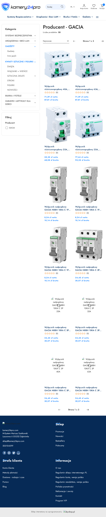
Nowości (59, 436)
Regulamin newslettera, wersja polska (72, 481)
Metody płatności (10, 472)
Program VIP (61, 500)
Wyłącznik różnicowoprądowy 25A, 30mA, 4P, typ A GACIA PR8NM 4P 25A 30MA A (87, 148)
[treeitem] (20, 35)
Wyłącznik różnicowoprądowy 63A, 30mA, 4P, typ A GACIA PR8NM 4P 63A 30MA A (87, 88)
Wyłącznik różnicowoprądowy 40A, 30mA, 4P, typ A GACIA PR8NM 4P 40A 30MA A (56, 88)
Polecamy (60, 445)
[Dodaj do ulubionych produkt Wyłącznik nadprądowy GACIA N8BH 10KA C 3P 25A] (69, 290)
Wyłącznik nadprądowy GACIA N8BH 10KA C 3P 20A (87, 269)
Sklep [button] (60, 424)
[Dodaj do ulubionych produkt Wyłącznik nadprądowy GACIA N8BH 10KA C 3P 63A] (100, 350)
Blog (5, 486)
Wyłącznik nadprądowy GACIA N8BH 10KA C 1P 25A (87, 208)
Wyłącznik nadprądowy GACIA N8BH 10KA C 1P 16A (56, 208)
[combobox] (56, 41)
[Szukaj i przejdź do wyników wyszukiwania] (62, 7)
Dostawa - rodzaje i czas (13, 477)
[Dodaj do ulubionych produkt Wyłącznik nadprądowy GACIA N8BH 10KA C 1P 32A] (69, 229)
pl (72, 7)
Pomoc (6, 481)
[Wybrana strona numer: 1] (88, 41)
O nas (58, 467)
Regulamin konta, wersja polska (70, 477)
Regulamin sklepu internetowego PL (71, 472)
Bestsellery (60, 440)
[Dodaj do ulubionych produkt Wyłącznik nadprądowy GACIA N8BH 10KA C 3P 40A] (69, 350)
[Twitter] (14, 453)
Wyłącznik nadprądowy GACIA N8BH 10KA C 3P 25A (56, 329)
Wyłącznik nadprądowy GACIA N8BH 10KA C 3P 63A (87, 389)
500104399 (8, 445)
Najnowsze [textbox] (47, 41)
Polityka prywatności (65, 486)
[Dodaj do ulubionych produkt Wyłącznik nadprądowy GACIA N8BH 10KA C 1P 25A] (100, 169)
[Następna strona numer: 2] (102, 41)
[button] (20, 17)
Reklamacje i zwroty (64, 491)
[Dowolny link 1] (18, 453)
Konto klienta (8, 467)
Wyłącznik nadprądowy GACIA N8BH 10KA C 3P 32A (87, 329)
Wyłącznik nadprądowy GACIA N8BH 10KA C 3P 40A (56, 389)
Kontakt (59, 495)
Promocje (60, 431)
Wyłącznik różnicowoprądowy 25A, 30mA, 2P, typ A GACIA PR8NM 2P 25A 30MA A (56, 148)
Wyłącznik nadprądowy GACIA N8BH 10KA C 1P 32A (56, 269)
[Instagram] (9, 453)
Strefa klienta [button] (12, 460)
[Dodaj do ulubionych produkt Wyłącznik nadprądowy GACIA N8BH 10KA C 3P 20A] (100, 229)
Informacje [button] (63, 460)
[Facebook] (4, 453)
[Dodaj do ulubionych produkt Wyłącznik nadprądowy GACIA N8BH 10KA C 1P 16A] (69, 169)
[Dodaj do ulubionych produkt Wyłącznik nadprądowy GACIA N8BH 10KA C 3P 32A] (100, 290)
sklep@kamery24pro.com (13, 441)
